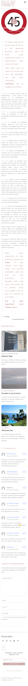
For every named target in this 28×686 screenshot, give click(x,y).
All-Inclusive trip (7, 430)
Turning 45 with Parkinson (14, 27)
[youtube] (14, 641)
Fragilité (12, 33)
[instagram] (6, 641)
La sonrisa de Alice (18, 319)
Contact (3, 650)
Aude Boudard (12, 472)
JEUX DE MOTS (19, 31)
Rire (16, 33)
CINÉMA (3, 353)
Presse (3, 647)
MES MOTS (12, 391)
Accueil (3, 645)
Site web (5, 613)
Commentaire (7, 578)
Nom (4, 600)
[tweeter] (10, 641)
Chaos (7, 33)
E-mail (5, 607)
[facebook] (3, 641)
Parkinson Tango (7, 356)
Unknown (10, 547)
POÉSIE (16, 353)
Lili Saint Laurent (7, 31)
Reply (24, 453)
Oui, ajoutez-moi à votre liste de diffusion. (13, 618)
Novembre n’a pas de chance (11, 393)
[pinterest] (17, 641)
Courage (6, 316)
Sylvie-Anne (11, 454)
